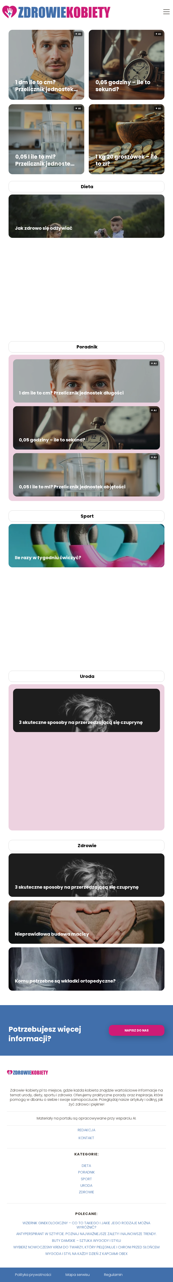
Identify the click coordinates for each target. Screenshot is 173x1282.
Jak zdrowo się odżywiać (43, 228)
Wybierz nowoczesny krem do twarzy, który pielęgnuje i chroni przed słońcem (86, 1247)
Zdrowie (87, 845)
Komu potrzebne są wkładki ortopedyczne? (65, 981)
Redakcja (86, 1130)
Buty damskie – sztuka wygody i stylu (86, 1240)
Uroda (87, 676)
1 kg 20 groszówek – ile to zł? (126, 160)
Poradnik (87, 347)
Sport (87, 516)
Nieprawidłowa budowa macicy (52, 934)
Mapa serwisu (78, 1274)
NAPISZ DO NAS (137, 1030)
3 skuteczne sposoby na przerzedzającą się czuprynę (81, 722)
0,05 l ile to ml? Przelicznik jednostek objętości (44, 160)
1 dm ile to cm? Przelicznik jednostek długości (44, 86)
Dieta (87, 187)
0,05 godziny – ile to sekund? (123, 86)
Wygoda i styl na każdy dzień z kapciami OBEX (86, 1253)
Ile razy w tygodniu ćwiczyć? (48, 558)
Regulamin (113, 1274)
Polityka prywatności (33, 1274)
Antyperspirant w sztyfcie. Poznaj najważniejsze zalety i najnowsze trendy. (86, 1233)
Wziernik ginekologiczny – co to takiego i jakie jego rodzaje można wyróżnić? (86, 1225)
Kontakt (86, 1138)
